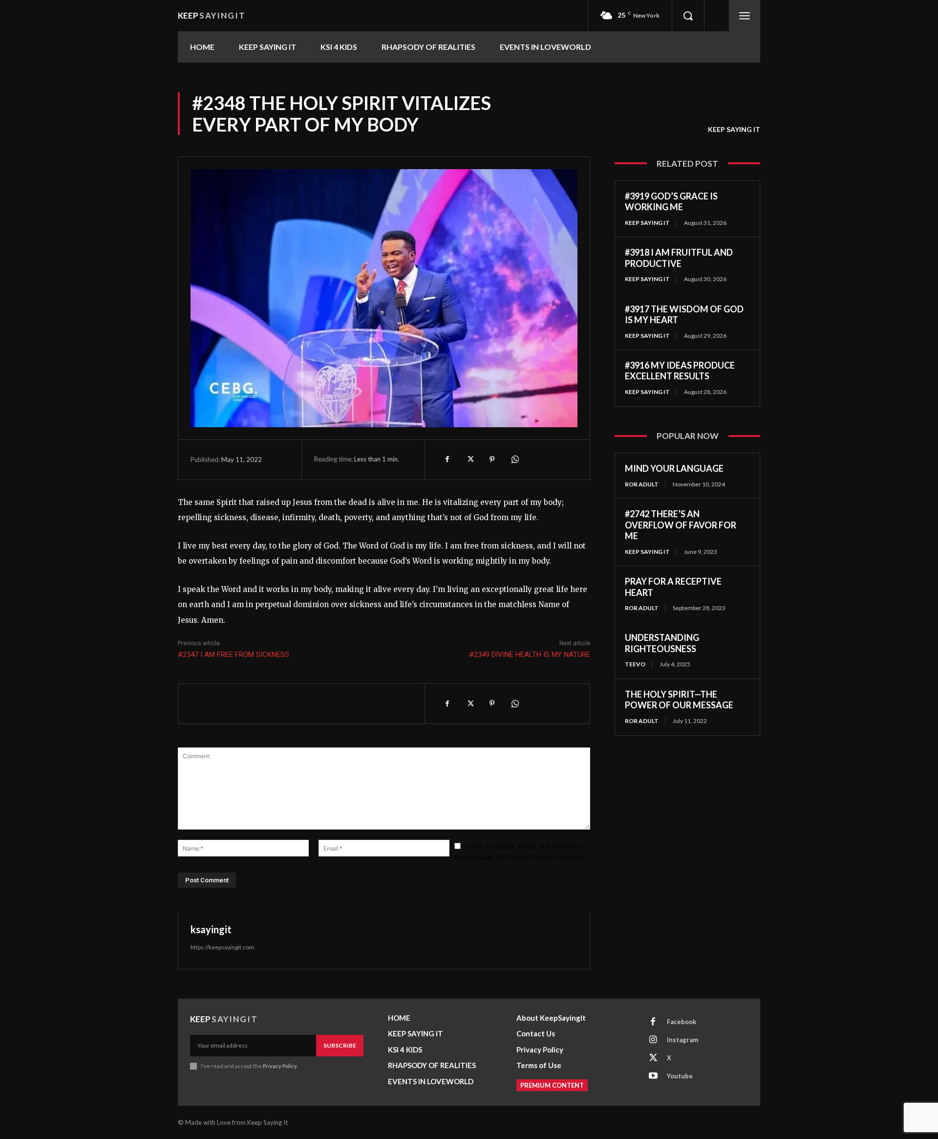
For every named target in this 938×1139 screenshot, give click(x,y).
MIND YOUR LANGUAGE (674, 468)
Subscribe (339, 1045)
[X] (469, 459)
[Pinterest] (492, 459)
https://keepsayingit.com (223, 947)
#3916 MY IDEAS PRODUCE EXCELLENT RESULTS (680, 371)
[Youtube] (653, 1076)
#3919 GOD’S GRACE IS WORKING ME (671, 202)
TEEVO (635, 664)
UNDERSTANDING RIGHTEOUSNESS (662, 643)
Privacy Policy (280, 1066)
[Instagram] (653, 1040)
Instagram (682, 1040)
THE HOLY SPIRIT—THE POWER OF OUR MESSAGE (679, 700)
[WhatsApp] (514, 459)
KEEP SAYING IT (734, 129)
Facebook (681, 1022)
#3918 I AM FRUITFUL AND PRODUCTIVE (679, 258)
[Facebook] (447, 459)
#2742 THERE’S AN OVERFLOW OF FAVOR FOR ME (680, 524)
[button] (688, 15)
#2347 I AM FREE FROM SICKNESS (233, 654)
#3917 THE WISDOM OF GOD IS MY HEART (684, 315)
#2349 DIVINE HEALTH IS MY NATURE (529, 654)
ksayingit (211, 929)
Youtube (680, 1076)
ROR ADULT (642, 484)
